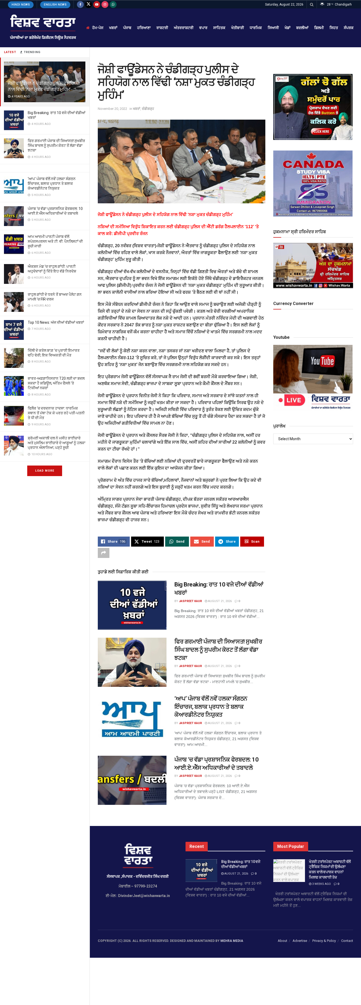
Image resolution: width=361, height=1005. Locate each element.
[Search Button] (311, 4)
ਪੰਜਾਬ (127, 28)
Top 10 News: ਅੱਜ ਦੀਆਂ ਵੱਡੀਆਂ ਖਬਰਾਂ (56, 322)
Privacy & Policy (324, 941)
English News (55, 4)
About (282, 941)
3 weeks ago (321, 884)
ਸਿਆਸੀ (273, 28)
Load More (44, 470)
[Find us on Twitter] (88, 4)
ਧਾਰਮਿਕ (256, 28)
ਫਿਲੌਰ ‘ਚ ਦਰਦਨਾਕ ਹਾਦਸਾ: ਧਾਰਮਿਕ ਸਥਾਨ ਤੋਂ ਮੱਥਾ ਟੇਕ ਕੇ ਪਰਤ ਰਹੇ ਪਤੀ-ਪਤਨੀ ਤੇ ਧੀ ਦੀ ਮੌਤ (56, 413)
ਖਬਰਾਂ (113, 28)
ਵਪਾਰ (203, 28)
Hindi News (21, 4)
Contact (347, 941)
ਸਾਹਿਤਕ (219, 28)
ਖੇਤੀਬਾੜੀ (237, 28)
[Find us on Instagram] (104, 4)
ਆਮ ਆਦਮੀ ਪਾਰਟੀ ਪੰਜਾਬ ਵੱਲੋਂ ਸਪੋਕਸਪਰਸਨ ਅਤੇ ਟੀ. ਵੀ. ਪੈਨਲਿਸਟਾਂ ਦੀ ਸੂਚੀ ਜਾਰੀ (55, 241)
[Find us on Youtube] (96, 4)
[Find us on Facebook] (80, 4)
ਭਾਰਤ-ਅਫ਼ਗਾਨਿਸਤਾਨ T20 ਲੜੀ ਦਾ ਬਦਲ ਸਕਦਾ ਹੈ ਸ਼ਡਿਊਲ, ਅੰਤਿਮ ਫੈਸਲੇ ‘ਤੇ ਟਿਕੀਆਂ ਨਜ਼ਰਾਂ (56, 383)
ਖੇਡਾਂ (287, 28)
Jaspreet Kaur (190, 601)
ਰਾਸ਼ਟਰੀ (162, 28)
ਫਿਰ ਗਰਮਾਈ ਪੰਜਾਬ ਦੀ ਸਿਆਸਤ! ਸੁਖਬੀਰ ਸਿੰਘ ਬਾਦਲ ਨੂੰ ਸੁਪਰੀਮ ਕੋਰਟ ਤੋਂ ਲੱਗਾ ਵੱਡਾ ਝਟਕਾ (56, 145)
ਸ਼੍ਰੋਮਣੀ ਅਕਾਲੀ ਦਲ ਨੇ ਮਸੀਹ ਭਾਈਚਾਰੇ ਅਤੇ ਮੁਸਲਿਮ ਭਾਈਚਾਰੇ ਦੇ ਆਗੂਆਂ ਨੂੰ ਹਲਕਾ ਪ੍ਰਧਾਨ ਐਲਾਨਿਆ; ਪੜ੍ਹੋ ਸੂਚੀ (56, 443)
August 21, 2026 (219, 601)
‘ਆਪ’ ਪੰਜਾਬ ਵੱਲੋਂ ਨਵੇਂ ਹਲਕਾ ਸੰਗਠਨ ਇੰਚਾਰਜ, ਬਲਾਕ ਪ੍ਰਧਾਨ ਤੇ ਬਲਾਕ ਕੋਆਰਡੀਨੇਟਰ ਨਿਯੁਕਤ (52, 183)
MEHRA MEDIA (231, 941)
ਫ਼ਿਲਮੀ (319, 28)
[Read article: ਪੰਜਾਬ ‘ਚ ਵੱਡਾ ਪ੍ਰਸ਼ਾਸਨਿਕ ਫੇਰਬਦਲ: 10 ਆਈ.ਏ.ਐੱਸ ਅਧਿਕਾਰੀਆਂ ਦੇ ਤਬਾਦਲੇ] (132, 780)
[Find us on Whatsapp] (113, 4)
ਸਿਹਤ (334, 28)
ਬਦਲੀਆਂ (302, 28)
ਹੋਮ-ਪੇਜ (97, 28)
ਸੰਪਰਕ (349, 28)
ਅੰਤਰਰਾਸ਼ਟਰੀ (183, 28)
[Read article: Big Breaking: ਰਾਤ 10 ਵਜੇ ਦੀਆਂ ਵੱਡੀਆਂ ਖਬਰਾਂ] (132, 605)
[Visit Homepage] (42, 27)
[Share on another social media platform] (103, 553)
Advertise (300, 941)
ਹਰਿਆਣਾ (144, 28)
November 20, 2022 (112, 109)
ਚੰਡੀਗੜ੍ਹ (148, 109)
